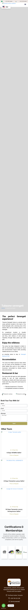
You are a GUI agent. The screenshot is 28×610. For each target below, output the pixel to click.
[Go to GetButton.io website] (3, 608)
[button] (25, 4)
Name (2, 403)
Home (3, 308)
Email (2, 408)
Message (3, 413)
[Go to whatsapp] (3, 605)
